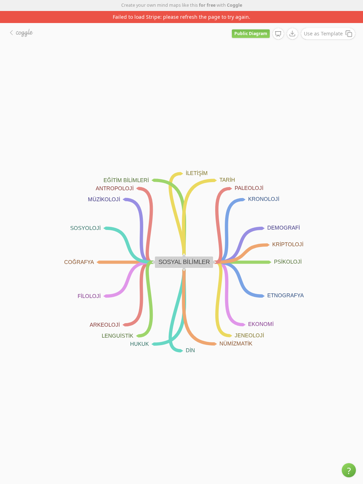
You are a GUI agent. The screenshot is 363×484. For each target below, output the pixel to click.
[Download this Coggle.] (292, 33)
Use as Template (323, 33)
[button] (349, 470)
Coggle (234, 5)
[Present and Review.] (278, 34)
